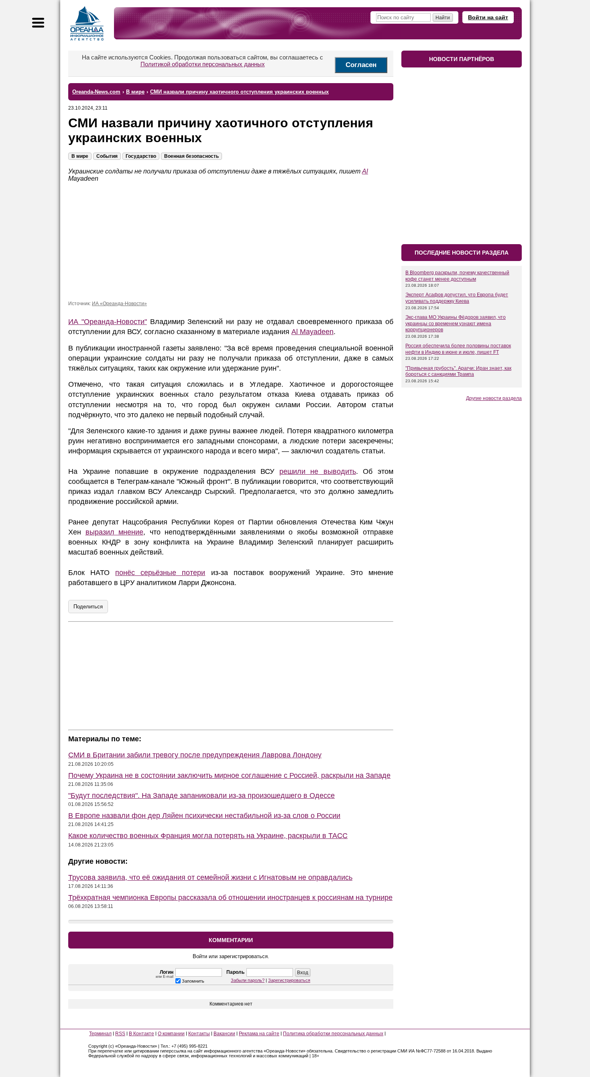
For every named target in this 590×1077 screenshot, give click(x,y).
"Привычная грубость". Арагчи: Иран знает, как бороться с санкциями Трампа (458, 371)
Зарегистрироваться (289, 980)
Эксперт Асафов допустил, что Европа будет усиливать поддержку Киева (456, 298)
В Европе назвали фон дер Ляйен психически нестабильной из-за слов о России (204, 816)
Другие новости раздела (494, 398)
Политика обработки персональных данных (333, 1033)
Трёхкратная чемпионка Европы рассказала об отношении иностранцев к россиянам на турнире (230, 897)
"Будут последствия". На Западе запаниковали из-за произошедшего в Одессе (201, 795)
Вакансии (224, 1033)
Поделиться (88, 607)
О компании (171, 1033)
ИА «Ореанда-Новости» (119, 303)
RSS (120, 1033)
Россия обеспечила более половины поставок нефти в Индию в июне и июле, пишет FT (458, 349)
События (107, 156)
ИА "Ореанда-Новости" (107, 322)
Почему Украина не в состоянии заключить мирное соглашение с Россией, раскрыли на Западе (229, 775)
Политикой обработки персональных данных (202, 64)
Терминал (100, 1033)
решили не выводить (317, 471)
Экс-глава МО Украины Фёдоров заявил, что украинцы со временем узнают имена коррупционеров (455, 323)
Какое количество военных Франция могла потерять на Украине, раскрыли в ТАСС (208, 836)
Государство (141, 156)
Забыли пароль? (247, 980)
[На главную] (87, 23)
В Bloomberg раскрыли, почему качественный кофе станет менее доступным (457, 276)
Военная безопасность (191, 156)
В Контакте (141, 1033)
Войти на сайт (488, 17)
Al (365, 171)
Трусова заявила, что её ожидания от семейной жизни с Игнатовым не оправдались (210, 877)
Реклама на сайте (259, 1033)
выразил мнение (114, 532)
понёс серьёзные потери (160, 573)
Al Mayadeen (312, 332)
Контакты (199, 1033)
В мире (79, 156)
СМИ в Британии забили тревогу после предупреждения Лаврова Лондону (194, 755)
